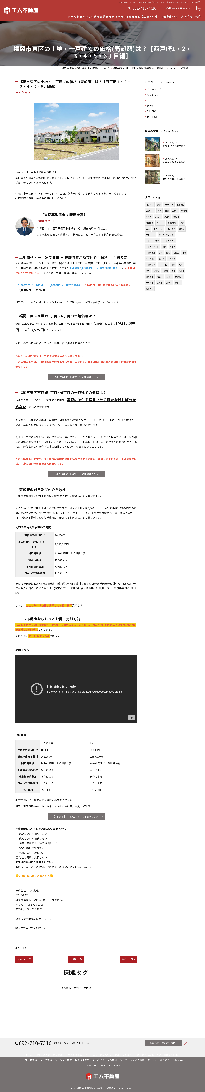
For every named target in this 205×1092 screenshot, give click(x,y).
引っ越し (149, 205)
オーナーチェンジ (166, 234)
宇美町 (184, 210)
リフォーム (150, 234)
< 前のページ (24, 959)
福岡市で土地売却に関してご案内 (34, 919)
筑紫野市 (149, 276)
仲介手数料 (152, 116)
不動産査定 (150, 264)
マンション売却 (169, 240)
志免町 (175, 210)
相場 (184, 252)
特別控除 (180, 205)
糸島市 (181, 270)
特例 (159, 210)
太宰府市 (149, 282)
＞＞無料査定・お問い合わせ (176, 8)
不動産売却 (150, 252)
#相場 (87, 987)
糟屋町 (149, 216)
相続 (167, 210)
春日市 (169, 276)
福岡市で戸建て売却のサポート (33, 928)
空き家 (181, 228)
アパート (160, 222)
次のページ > (128, 959)
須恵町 (158, 216)
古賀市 (160, 282)
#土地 (77, 987)
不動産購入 (170, 228)
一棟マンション (152, 240)
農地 (173, 264)
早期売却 (151, 111)
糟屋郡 (160, 276)
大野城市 (179, 276)
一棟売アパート (152, 246)
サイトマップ (116, 1065)
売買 (180, 264)
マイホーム (158, 228)
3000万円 (150, 210)
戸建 (182, 222)
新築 (148, 228)
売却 (173, 270)
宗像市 (178, 282)
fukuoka (149, 222)
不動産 (165, 270)
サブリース (168, 205)
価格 (168, 252)
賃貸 (159, 205)
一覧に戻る (76, 959)
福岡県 (156, 270)
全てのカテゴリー (156, 89)
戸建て (24, 947)
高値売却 (149, 288)
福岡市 (176, 252)
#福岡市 (66, 987)
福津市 (169, 282)
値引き (161, 258)
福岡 (164, 246)
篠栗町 (176, 216)
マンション (152, 94)
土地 (17, 947)
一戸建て (171, 258)
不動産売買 (172, 222)
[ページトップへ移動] (187, 1043)
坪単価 (172, 246)
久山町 (167, 216)
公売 (148, 270)
